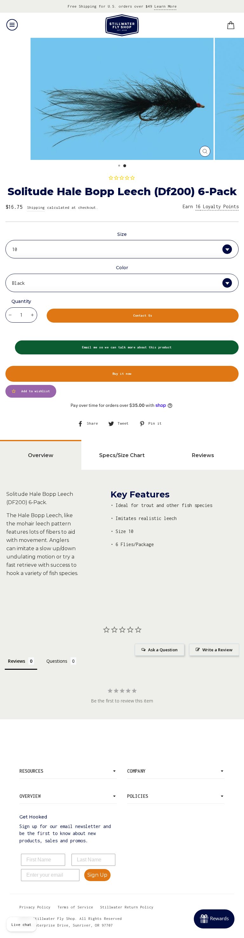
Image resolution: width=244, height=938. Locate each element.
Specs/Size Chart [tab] (122, 455)
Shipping (36, 207)
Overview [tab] (40, 455)
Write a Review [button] (217, 650)
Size (122, 234)
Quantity (21, 301)
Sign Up (97, 875)
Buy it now (122, 373)
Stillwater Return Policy (126, 907)
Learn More (165, 6)
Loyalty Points (217, 206)
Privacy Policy (35, 907)
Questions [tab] (56, 661)
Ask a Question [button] (163, 650)
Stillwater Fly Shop (122, 25)
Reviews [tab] (203, 455)
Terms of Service (75, 907)
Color (122, 267)
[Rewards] (214, 918)
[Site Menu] (12, 25)
